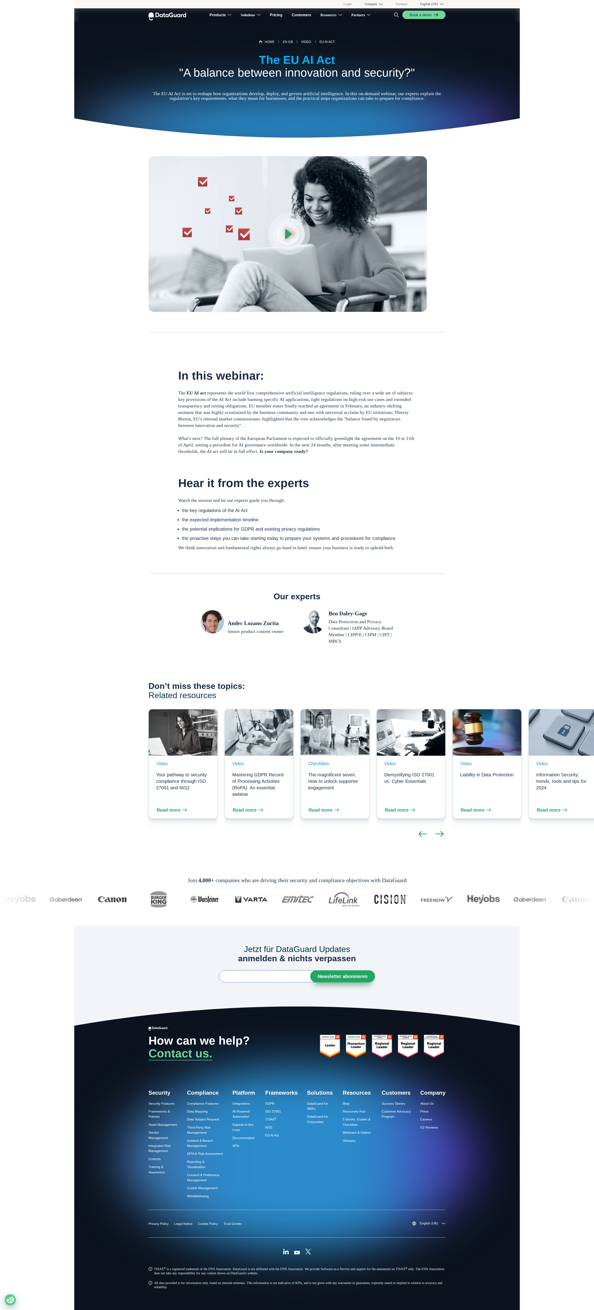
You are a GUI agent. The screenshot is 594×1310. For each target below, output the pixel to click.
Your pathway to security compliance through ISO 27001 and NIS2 (181, 781)
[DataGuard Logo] (167, 14)
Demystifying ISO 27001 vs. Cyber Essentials (409, 778)
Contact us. (180, 1053)
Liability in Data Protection (486, 774)
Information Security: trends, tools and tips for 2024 (561, 781)
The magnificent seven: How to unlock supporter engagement (333, 781)
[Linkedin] (286, 1252)
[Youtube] (297, 1252)
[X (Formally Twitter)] (308, 1252)
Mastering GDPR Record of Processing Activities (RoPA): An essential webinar (258, 784)
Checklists (318, 763)
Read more (169, 810)
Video (162, 763)
